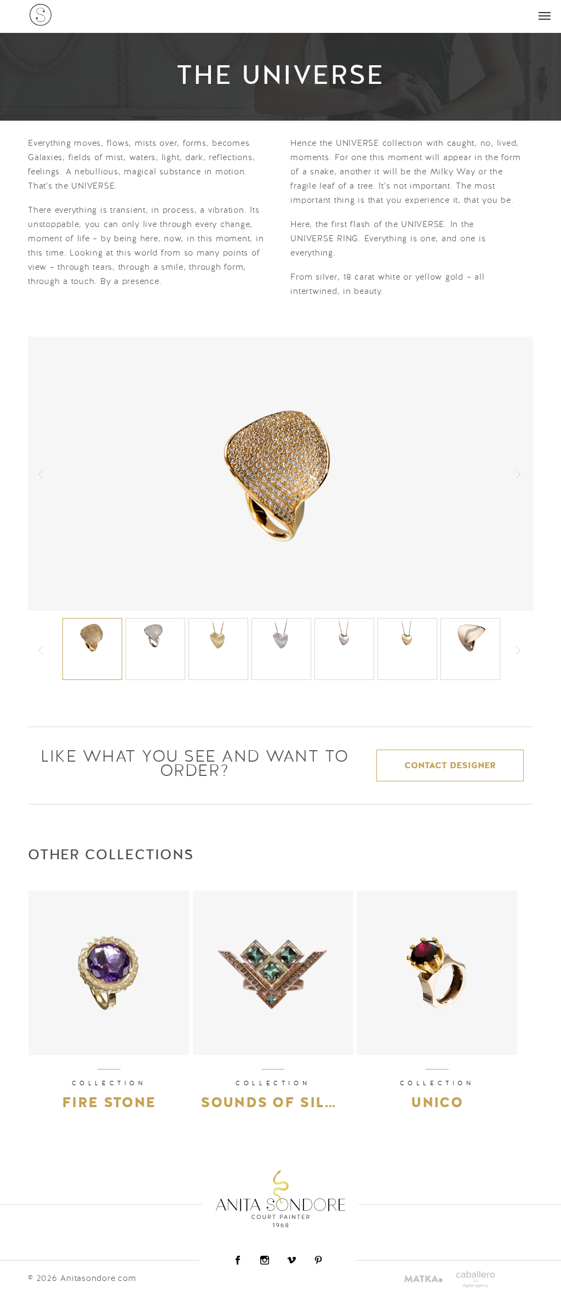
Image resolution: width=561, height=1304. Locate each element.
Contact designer (450, 766)
